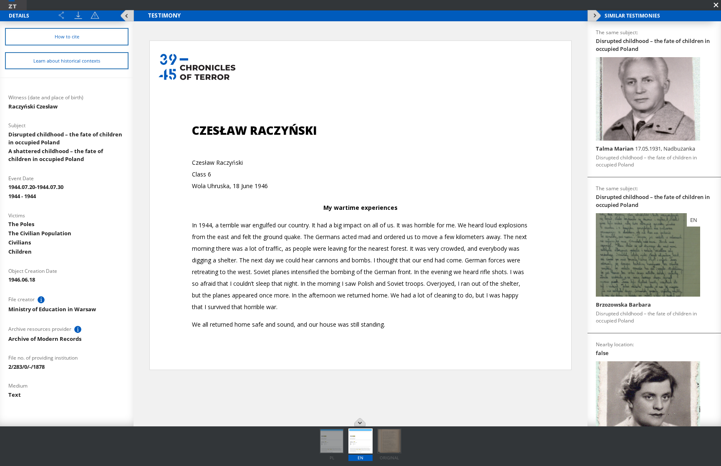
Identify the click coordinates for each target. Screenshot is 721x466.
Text (14, 394)
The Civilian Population (39, 233)
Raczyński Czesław (33, 106)
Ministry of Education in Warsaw (52, 309)
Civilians (19, 242)
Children (20, 251)
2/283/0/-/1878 (26, 366)
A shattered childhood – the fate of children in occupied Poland (55, 155)
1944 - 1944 (22, 196)
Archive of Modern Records (44, 339)
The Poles (21, 224)
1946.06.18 (21, 279)
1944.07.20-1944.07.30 (35, 187)
